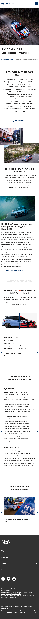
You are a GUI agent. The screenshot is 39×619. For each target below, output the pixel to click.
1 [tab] (17, 368)
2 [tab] (21, 368)
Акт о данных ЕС (16, 612)
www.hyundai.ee (6, 594)
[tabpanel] (19, 32)
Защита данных (9, 611)
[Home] (8, 4)
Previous (1, 351)
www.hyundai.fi (28, 592)
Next (38, 351)
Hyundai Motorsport (7, 59)
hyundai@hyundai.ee (7, 590)
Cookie (3, 610)
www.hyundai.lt (16, 594)
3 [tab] (23, 478)
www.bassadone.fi (12, 597)
